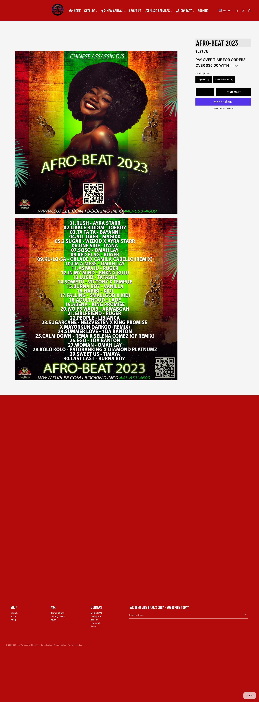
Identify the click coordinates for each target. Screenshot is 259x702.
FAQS (53, 620)
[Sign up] (245, 615)
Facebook (96, 623)
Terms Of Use (57, 613)
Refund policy (46, 645)
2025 (13, 616)
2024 (13, 620)
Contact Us (96, 612)
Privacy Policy (58, 616)
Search (14, 613)
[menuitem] (74, 10)
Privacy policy (60, 645)
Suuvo (94, 626)
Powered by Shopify (29, 645)
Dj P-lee (16, 645)
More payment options (223, 108)
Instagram (96, 616)
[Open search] (237, 10)
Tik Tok (94, 619)
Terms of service (75, 645)
